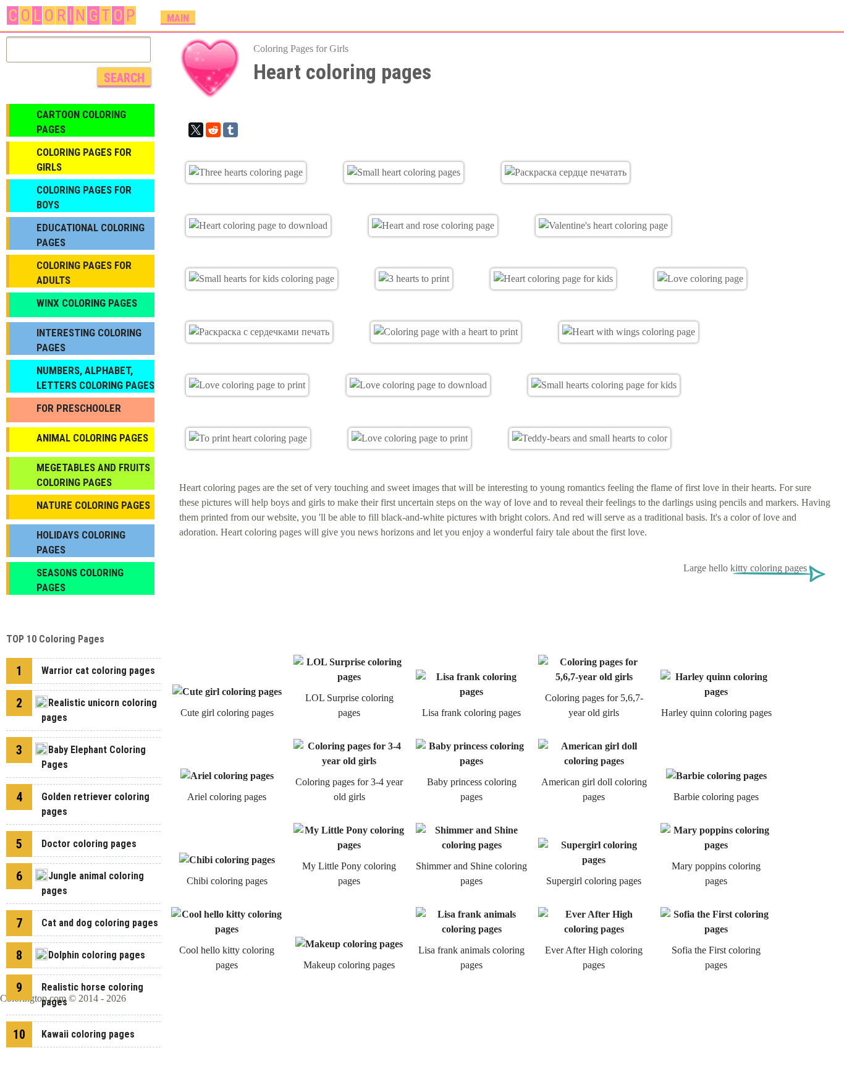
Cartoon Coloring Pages (81, 121)
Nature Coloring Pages (93, 505)
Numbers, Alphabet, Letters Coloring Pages (95, 377)
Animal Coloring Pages (92, 438)
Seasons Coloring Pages (80, 580)
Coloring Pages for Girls (300, 48)
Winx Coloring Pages (86, 303)
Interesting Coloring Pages (88, 340)
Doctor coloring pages (89, 844)
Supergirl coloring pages (593, 881)
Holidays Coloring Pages (80, 542)
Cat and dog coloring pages (99, 923)
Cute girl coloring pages (227, 712)
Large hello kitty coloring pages (745, 568)
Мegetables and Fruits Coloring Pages (93, 474)
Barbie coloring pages (716, 796)
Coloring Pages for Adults (84, 272)
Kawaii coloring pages (88, 1034)
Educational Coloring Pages (90, 235)
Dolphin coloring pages (96, 955)
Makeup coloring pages (349, 965)
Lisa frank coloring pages (471, 712)
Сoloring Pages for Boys (84, 197)
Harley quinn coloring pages (716, 712)
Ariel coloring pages (226, 796)
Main (178, 18)
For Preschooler (78, 408)
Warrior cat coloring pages (98, 670)
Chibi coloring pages (227, 881)
